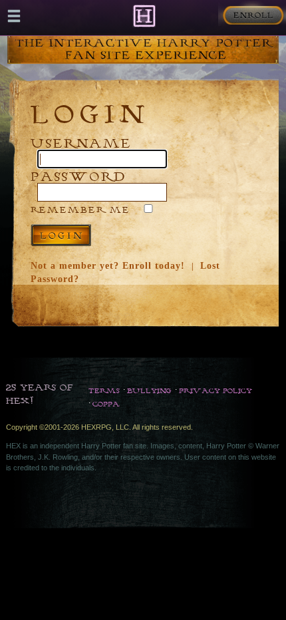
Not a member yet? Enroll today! (108, 266)
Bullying (149, 390)
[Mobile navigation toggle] (14, 16)
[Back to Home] (144, 15)
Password (78, 176)
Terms (104, 390)
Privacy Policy (215, 390)
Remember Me (80, 209)
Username (81, 142)
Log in (61, 235)
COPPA (106, 403)
